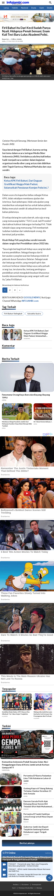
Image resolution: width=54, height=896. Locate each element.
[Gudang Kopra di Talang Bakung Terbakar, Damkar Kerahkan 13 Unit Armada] (11, 792)
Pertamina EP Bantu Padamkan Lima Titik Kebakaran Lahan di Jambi (37, 778)
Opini (41, 8)
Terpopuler (9, 688)
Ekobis (49, 8)
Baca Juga (8, 325)
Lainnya (48, 853)
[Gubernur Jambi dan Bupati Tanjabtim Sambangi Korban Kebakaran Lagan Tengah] (11, 831)
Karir (14, 888)
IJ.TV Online (9, 853)
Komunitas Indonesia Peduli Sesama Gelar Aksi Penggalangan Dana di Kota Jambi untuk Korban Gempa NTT (25, 765)
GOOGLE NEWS (32, 297)
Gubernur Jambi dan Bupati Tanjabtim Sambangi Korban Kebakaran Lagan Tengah (36, 829)
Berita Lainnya (27, 843)
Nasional (24, 8)
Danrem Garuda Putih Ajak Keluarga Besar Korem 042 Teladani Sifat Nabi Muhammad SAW (37, 804)
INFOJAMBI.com (30, 300)
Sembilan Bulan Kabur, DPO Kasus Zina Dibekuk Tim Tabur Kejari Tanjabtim (15, 713)
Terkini (6, 726)
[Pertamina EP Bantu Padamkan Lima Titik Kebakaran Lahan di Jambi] (11, 779)
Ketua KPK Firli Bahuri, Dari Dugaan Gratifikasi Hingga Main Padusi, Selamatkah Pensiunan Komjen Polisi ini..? (26, 184)
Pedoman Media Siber (26, 888)
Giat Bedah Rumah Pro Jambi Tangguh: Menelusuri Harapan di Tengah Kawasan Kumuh (27, 858)
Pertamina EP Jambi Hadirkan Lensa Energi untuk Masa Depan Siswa (38, 816)
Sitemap (39, 888)
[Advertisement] (27, 110)
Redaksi (16, 884)
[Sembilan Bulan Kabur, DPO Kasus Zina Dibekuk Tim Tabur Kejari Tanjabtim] (17, 702)
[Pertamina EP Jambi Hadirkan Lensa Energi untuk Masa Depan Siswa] (11, 818)
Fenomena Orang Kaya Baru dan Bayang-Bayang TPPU (26, 396)
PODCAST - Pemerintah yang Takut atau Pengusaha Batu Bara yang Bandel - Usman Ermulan (28, 865)
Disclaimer (25, 884)
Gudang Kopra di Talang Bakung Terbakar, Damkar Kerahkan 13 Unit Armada (38, 791)
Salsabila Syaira (34, 313)
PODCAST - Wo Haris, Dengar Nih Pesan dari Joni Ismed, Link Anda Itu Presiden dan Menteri (29, 875)
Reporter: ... (6, 39)
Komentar (8, 345)
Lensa (6, 8)
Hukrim (15, 8)
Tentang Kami (36, 884)
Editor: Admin (17, 39)
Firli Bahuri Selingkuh (13, 313)
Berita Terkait (10, 358)
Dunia (33, 8)
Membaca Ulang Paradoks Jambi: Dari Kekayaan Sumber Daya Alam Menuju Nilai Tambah (17, 424)
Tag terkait (9, 306)
